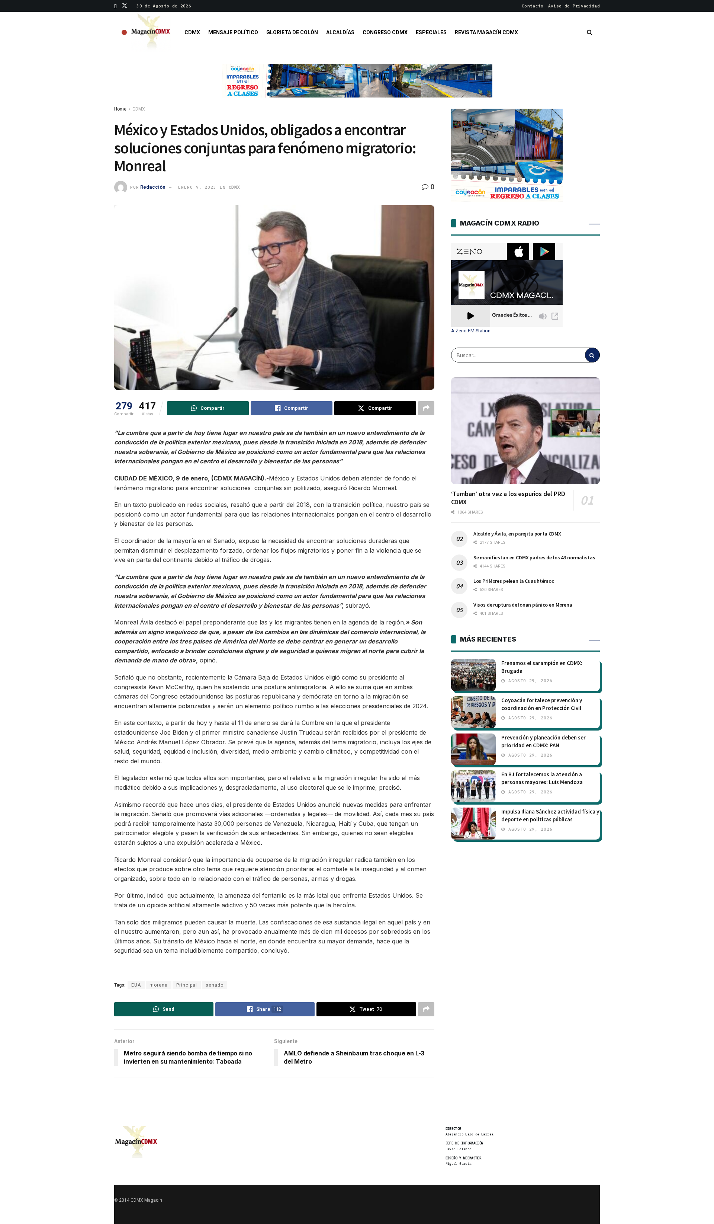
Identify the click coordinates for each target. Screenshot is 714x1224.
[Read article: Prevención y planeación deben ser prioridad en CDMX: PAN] (473, 750)
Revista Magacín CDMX (486, 32)
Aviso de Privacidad (574, 6)
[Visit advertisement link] (357, 86)
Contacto (533, 6)
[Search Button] (589, 32)
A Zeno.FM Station (471, 331)
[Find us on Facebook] (115, 6)
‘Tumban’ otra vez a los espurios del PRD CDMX (508, 497)
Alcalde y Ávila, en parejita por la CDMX (517, 533)
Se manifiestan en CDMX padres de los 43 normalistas (534, 557)
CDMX (192, 32)
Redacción (152, 187)
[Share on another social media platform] (426, 408)
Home (120, 109)
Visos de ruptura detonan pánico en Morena (522, 604)
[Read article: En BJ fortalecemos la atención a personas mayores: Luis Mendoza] (473, 786)
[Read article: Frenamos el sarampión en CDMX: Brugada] (473, 675)
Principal (186, 985)
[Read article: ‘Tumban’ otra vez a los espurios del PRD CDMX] (525, 430)
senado (214, 985)
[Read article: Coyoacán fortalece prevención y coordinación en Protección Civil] (473, 712)
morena (158, 985)
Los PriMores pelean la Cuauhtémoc (513, 581)
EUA (136, 985)
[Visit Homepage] (151, 32)
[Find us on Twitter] (124, 6)
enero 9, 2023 (197, 187)
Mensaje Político (233, 32)
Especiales (431, 32)
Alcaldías (340, 32)
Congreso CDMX (385, 32)
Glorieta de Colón (292, 32)
